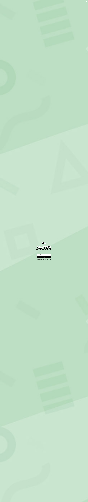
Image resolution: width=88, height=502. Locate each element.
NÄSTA (44, 257)
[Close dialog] (86, 1)
